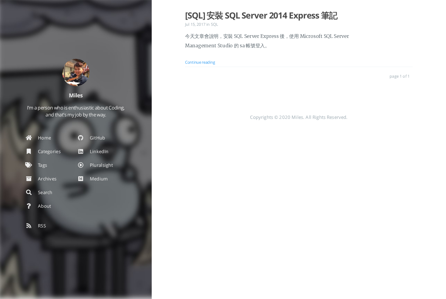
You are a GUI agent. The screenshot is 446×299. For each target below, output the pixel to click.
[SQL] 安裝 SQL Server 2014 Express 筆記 (261, 15)
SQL (214, 24)
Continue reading (200, 62)
